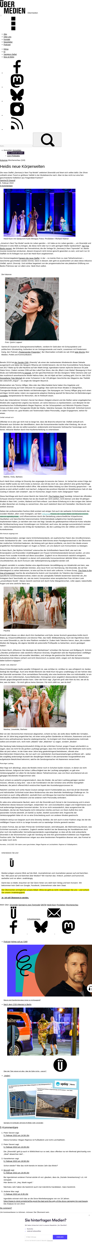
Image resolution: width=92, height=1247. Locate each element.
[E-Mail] (54, 919)
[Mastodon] (68, 933)
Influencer (46, 514)
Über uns (7, 37)
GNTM (43, 905)
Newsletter (8, 42)
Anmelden (17, 150)
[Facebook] (13, 933)
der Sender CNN (21, 362)
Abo (5, 34)
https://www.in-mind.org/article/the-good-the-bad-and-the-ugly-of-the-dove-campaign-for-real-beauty (46, 1201)
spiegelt (27, 373)
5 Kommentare (6, 186)
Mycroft (7, 1170)
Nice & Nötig (9, 57)
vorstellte (4, 396)
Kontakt (7, 39)
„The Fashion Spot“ (56, 496)
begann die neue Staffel (29, 258)
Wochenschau (72, 905)
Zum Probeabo (13, 156)
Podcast (7, 44)
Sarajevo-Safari (10, 54)
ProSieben (61, 905)
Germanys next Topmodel (29, 905)
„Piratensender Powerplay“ (29, 352)
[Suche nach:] (16, 146)
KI (4, 52)
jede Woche (80, 352)
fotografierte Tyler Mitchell (11, 378)
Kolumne (4, 160)
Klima (6, 49)
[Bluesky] (41, 933)
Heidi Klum (51, 905)
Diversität (14, 905)
